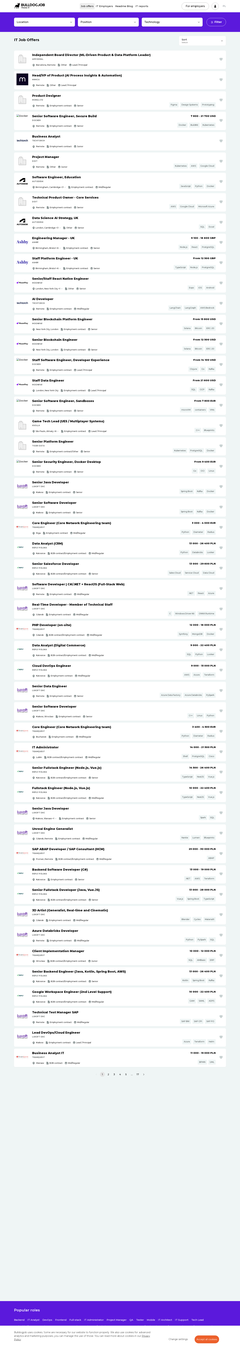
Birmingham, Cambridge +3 (50, 187)
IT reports (141, 6)
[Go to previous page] (96, 1074)
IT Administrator (94, 1319)
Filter (218, 22)
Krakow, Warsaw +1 (45, 818)
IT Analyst (33, 1319)
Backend (19, 1319)
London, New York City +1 (48, 288)
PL (224, 6)
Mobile (151, 1319)
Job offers (87, 6)
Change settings (178, 1339)
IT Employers (104, 6)
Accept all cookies (207, 1339)
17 (137, 1074)
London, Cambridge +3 (47, 228)
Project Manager (117, 1319)
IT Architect (165, 1319)
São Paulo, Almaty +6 (46, 431)
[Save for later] (221, 59)
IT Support (181, 1319)
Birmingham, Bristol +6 (47, 248)
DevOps (47, 1319)
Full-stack (75, 1319)
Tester (140, 1319)
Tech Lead (197, 1319)
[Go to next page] (144, 1074)
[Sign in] (215, 6)
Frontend (60, 1319)
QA (131, 1319)
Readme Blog (124, 6)
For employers (195, 6)
